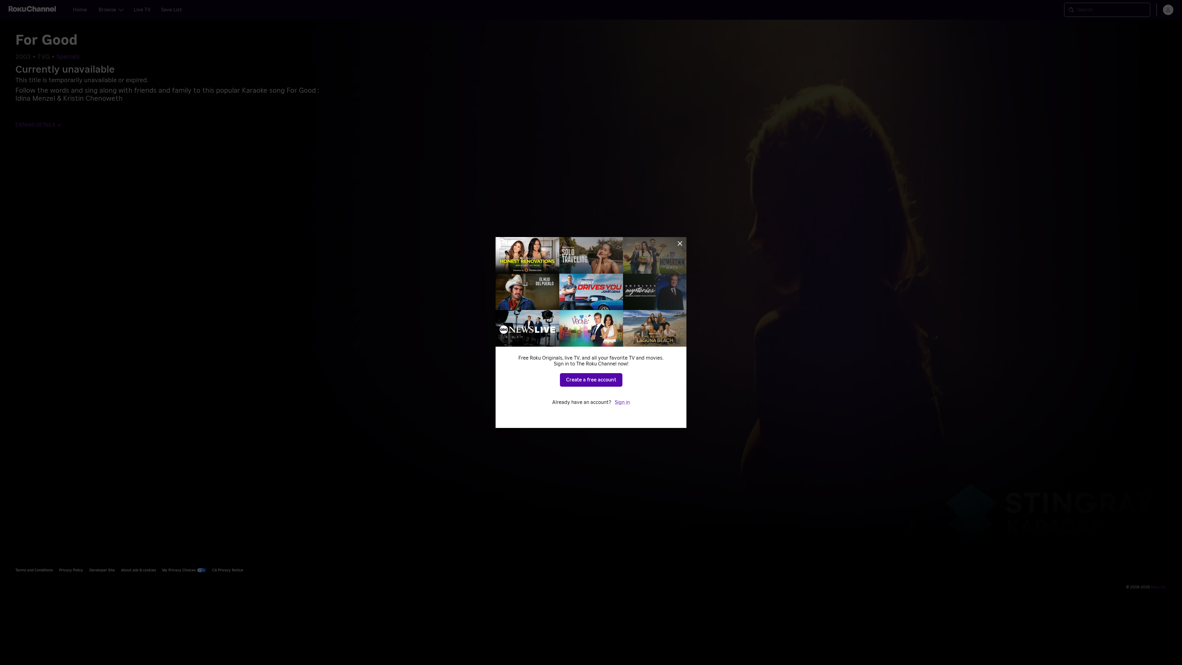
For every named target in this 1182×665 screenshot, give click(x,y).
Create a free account (591, 379)
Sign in (622, 402)
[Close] (680, 243)
